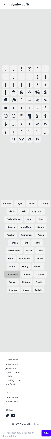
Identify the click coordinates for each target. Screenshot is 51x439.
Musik (40, 258)
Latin (40, 250)
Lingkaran (37, 211)
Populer (7, 203)
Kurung (44, 203)
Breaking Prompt (14, 380)
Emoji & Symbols (13, 372)
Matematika (25, 258)
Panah (31, 203)
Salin (46, 433)
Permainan (26, 235)
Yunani (41, 235)
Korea (29, 250)
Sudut (29, 219)
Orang (25, 266)
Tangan (14, 242)
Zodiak (38, 290)
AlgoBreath (11, 384)
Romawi (40, 274)
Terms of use (12, 397)
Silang (41, 219)
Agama (27, 274)
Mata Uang (26, 227)
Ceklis (23, 211)
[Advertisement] (25, 36)
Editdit (9, 376)
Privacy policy (12, 401)
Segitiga (13, 290)
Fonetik (38, 266)
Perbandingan (14, 219)
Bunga (40, 227)
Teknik (39, 282)
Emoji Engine (12, 364)
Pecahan (11, 235)
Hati (26, 242)
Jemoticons (11, 368)
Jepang (37, 242)
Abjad (20, 203)
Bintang (26, 282)
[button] (5, 4)
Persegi (12, 282)
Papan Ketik (14, 250)
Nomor (12, 266)
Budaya (11, 227)
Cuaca (26, 290)
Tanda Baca (12, 274)
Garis (10, 258)
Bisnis (12, 211)
